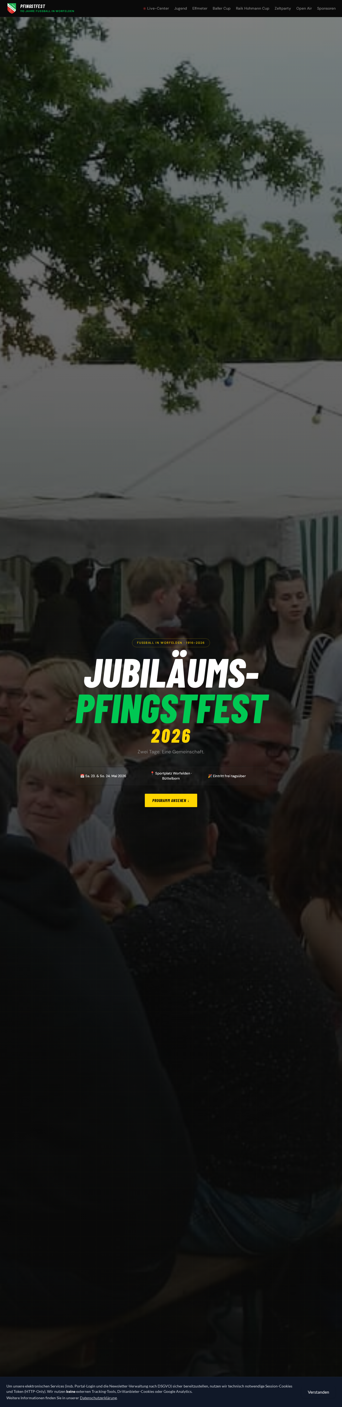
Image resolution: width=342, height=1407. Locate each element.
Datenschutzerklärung (98, 1398)
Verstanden (318, 1391)
